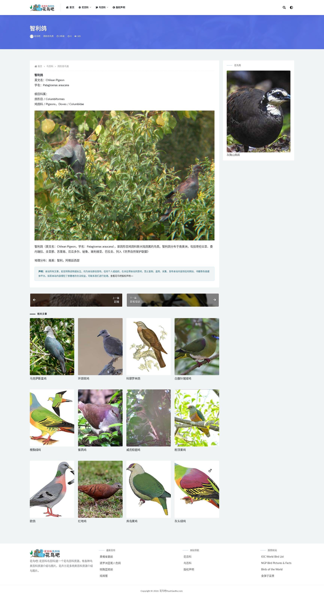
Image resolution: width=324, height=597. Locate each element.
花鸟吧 (37, 36)
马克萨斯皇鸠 (38, 378)
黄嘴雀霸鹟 (106, 557)
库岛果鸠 (131, 521)
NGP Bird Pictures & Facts (276, 563)
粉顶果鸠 (180, 450)
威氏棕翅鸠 (133, 450)
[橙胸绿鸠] (52, 417)
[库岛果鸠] (148, 489)
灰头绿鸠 (180, 521)
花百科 (187, 557)
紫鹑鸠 (82, 450)
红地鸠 (82, 521)
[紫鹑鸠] (100, 417)
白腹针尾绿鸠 (183, 378)
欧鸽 (32, 521)
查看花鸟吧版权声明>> (121, 276)
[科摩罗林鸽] (148, 346)
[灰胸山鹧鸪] (258, 111)
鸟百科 (49, 66)
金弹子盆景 (267, 576)
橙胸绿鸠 (35, 450)
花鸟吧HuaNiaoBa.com (171, 591)
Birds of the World (272, 569)
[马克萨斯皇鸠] (52, 346)
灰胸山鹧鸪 (233, 155)
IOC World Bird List (272, 557)
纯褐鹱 (104, 576)
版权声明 (120, 7)
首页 (72, 7)
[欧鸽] (52, 489)
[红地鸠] (100, 489)
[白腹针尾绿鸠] (197, 346)
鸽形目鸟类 (48, 36)
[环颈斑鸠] (100, 346)
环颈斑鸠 (83, 378)
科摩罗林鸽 (133, 378)
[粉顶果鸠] (197, 417)
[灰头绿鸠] (197, 489)
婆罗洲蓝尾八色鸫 (110, 563)
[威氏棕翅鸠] (148, 417)
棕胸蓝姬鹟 (106, 569)
